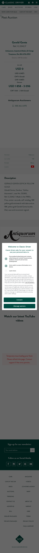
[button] (20, 270)
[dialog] (19, 276)
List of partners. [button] (29, 282)
